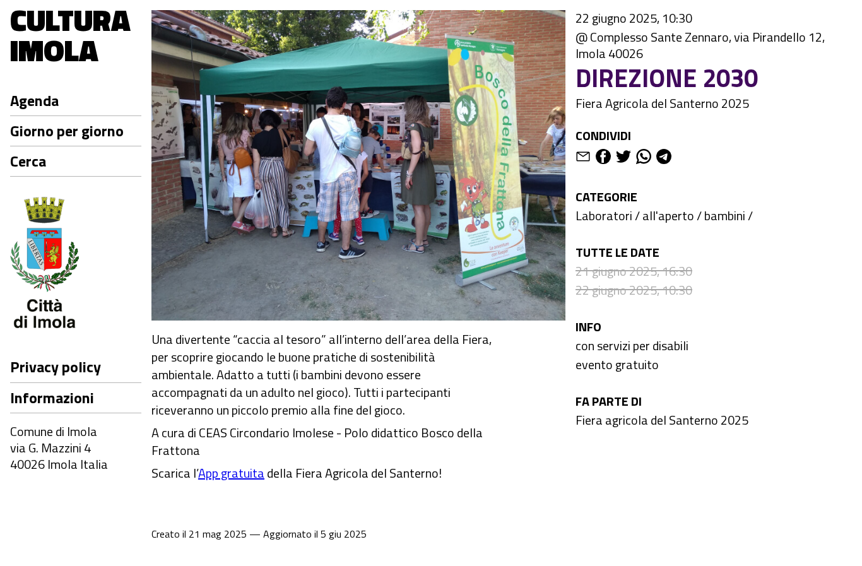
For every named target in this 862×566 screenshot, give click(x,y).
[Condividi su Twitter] (623, 158)
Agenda (34, 100)
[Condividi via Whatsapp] (643, 158)
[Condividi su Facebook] (603, 158)
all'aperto (668, 215)
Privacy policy (55, 367)
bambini (724, 215)
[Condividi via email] (583, 158)
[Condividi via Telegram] (663, 158)
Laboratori (604, 215)
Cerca (28, 161)
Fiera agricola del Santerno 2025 (662, 420)
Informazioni (52, 397)
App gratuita (231, 473)
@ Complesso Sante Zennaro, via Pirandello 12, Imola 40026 (700, 45)
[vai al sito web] (75, 265)
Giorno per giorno (67, 130)
